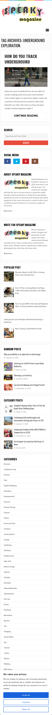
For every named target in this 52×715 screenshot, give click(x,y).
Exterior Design (9, 507)
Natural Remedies (10, 588)
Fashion (7, 513)
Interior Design (9, 567)
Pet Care (7, 599)
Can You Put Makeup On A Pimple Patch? (29, 384)
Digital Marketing (10, 486)
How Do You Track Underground (21, 59)
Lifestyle (7, 577)
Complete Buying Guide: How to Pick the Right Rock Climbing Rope (29, 407)
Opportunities (9, 594)
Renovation (8, 615)
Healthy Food (9, 556)
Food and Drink (9, 523)
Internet (7, 572)
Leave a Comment (18, 78)
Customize (26, 702)
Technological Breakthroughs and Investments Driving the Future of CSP (29, 419)
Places (6, 604)
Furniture (7, 529)
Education (7, 491)
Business (7, 464)
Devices (7, 475)
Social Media (8, 637)
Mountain (7, 583)
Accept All (26, 695)
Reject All (26, 709)
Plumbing (7, 610)
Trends (6, 653)
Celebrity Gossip (10, 469)
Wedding (7, 664)
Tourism (7, 648)
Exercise (7, 502)
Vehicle (6, 658)
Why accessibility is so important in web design (22, 354)
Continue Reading (30, 116)
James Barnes (19, 70)
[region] (26, 692)
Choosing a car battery (23, 375)
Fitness (6, 518)
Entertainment (9, 496)
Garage (6, 540)
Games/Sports (9, 534)
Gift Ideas (7, 550)
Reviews (38, 74)
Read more (8, 211)
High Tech (7, 561)
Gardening (8, 545)
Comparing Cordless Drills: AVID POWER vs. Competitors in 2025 (30, 431)
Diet (5, 480)
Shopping (7, 631)
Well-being (8, 669)
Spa (5, 642)
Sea (5, 626)
